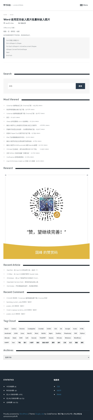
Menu (85, 5)
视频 (76, 342)
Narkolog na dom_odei (14, 302)
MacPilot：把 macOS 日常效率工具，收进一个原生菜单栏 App (23, 270)
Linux (22, 333)
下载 (19, 342)
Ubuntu (51, 338)
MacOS (29, 333)
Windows (68, 338)
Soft (27, 338)
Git (61, 328)
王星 (58, 386)
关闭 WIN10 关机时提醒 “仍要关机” (18, 153)
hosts (75, 328)
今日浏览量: (10, 386)
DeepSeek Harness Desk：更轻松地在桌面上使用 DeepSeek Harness (23, 282)
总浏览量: (9, 402)
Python (82, 333)
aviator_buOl (10, 314)
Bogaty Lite (39, 414)
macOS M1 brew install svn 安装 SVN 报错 (20, 161)
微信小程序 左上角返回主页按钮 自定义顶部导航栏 (22, 125)
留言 (7, 117)
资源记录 (23, 23)
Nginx (51, 333)
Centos (14, 328)
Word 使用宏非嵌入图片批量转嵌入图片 (26, 19)
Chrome (21, 328)
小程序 (31, 342)
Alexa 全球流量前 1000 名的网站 (17, 121)
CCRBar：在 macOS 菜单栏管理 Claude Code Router (23, 274)
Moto (36, 333)
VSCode (59, 338)
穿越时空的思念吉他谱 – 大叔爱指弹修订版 (20, 129)
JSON (15, 333)
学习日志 (7, 5)
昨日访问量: (10, 390)
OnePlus (58, 333)
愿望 (53, 342)
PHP (75, 333)
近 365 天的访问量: (12, 398)
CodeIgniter (31, 328)
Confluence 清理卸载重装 (15, 157)
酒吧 (82, 342)
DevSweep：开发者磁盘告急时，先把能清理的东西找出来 (23, 286)
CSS (55, 328)
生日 (70, 342)
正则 (65, 342)
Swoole (34, 338)
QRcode (7, 338)
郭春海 (59, 394)
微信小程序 (45, 342)
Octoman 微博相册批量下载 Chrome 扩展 (20, 113)
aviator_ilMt (10, 306)
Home (5, 14)
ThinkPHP (43, 338)
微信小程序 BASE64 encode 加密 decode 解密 (21, 145)
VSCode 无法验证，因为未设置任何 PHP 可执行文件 (22, 149)
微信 (38, 342)
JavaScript (8, 333)
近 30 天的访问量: (12, 394)
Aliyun (6, 328)
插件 (59, 342)
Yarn (13, 342)
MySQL (44, 333)
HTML (82, 328)
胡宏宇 (59, 390)
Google (67, 328)
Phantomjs (67, 333)
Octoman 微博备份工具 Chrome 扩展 (18, 105)
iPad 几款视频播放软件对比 (15, 137)
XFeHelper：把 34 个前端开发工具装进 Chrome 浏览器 (23, 278)
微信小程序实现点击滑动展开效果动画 (19, 141)
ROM (21, 338)
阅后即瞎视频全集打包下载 (15, 109)
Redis (14, 338)
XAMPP (7, 342)
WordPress (77, 338)
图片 (25, 342)
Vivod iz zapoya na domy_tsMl (16, 310)
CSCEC (49, 328)
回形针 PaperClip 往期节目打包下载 (18, 133)
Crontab (41, 328)
